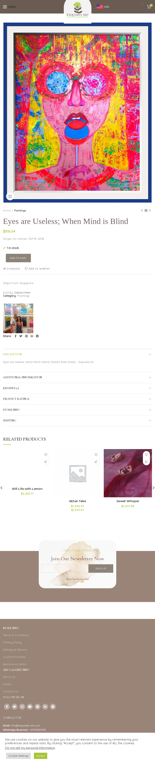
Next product (150, 210)
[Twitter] (21, 336)
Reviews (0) (11, 388)
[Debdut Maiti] (18, 318)
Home (7, 210)
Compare (13, 268)
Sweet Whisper (127, 501)
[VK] (53, 707)
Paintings (20, 210)
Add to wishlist (39, 268)
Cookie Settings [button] (18, 755)
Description (12, 354)
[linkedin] (32, 336)
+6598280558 (37, 729)
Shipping (9, 420)
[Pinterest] (26, 336)
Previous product (142, 210)
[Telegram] (37, 336)
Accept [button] (40, 755)
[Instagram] (22, 707)
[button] (45, 461)
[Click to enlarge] (10, 196)
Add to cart (18, 258)
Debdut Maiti (22, 292)
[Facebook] (15, 336)
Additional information (22, 377)
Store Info (11, 410)
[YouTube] (30, 707)
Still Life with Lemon (27, 489)
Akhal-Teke (77, 501)
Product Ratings (16, 399)
